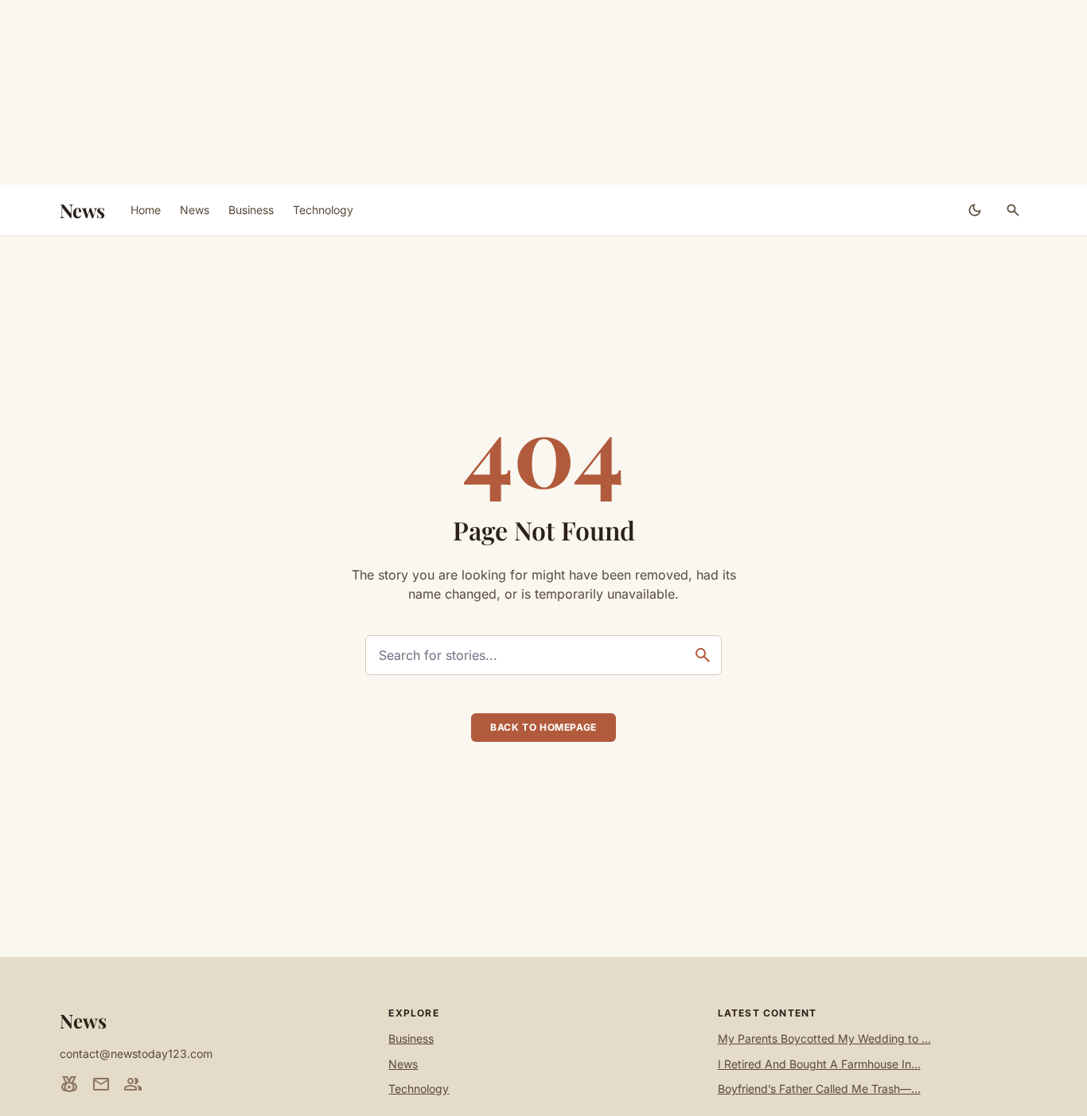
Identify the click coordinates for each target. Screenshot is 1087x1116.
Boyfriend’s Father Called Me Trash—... (819, 1088)
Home (146, 210)
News (82, 210)
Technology (323, 210)
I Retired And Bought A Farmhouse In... (819, 1064)
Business (251, 210)
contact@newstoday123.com (136, 1053)
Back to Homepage (543, 727)
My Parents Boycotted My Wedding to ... (824, 1038)
